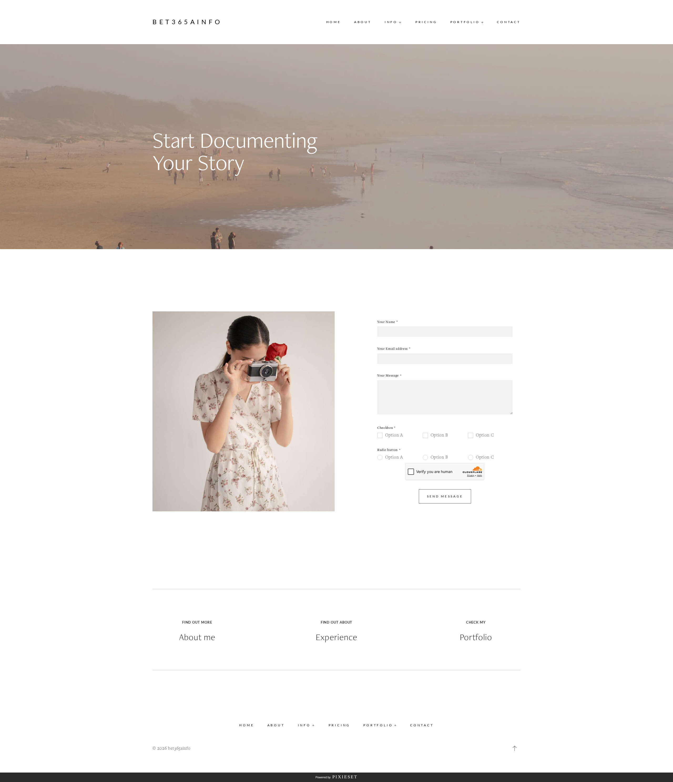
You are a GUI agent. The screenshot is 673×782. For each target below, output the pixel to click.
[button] (393, 22)
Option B (439, 435)
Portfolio (476, 637)
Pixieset (345, 776)
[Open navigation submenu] (482, 22)
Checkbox (385, 427)
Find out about (337, 622)
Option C (485, 435)
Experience (336, 637)
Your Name (386, 322)
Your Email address (392, 348)
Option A (394, 435)
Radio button (387, 449)
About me (197, 637)
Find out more (197, 622)
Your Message (388, 375)
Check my (476, 622)
